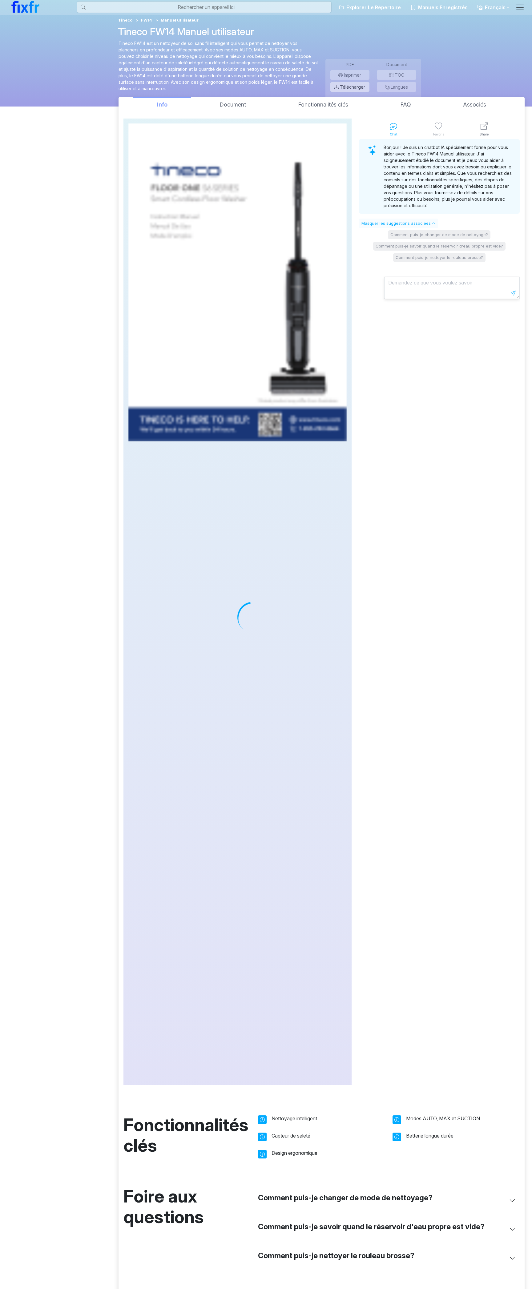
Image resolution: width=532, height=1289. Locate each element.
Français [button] (495, 7)
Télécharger (352, 87)
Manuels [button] (442, 7)
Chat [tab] (393, 134)
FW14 (146, 20)
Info (162, 104)
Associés (474, 104)
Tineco (125, 20)
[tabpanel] (439, 612)
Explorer (373, 7)
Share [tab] (484, 134)
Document (233, 104)
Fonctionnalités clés (323, 104)
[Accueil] (25, 7)
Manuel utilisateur (180, 20)
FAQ (405, 104)
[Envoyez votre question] (513, 293)
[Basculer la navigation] (520, 7)
